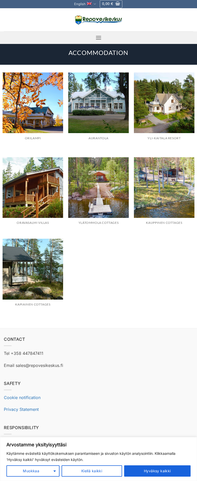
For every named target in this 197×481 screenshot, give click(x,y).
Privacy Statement (21, 409)
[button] (111, 4)
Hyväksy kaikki (157, 471)
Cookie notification (22, 397)
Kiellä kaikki (91, 471)
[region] (98, 459)
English (80, 4)
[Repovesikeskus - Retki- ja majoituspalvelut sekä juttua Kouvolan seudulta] (98, 20)
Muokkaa (31, 471)
